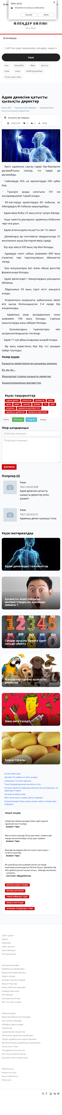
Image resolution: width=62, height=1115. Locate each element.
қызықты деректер (15, 412)
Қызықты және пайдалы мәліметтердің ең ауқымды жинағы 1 (25, 602)
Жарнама (6, 942)
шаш (50, 400)
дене (8, 404)
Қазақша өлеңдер (10, 965)
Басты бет (7, 107)
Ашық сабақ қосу (10, 1076)
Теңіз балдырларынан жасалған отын (23, 784)
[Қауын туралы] (31, 748)
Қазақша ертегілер (11, 998)
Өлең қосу (6, 1079)
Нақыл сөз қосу (9, 1072)
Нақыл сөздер (8, 976)
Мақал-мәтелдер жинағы (14, 972)
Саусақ (26, 404)
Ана (6, 65)
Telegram (31, 419)
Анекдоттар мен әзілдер (13, 980)
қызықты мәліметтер (29, 408)
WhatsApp (18, 419)
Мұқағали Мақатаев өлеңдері (16, 1017)
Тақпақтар (7, 1028)
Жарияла (9, 466)
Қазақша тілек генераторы (15, 1057)
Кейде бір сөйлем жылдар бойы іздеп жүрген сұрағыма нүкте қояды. (26, 822)
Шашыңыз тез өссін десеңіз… (19, 780)
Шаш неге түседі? (17, 721)
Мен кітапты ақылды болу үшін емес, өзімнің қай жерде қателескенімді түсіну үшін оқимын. (28, 837)
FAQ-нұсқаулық (9, 954)
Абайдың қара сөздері (12, 1024)
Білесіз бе (26, 400)
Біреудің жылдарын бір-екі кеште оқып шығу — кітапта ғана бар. (27, 851)
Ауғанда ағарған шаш (15, 794)
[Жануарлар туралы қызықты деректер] (31, 670)
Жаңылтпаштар (9, 983)
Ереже (5, 939)
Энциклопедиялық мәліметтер (21, 382)
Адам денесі (12, 400)
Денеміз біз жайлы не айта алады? (21, 777)
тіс (45, 404)
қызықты (39, 400)
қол (53, 404)
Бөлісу (6, 419)
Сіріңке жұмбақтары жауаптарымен (19, 1039)
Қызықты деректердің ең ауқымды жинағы (29, 363)
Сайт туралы (8, 935)
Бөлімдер (11, 38)
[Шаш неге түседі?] (31, 709)
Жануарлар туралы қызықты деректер (26, 376)
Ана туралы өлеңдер (12, 1020)
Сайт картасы (8, 946)
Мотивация (7, 994)
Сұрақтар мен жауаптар (13, 1031)
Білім (7, 71)
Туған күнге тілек (13, 77)
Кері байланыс (9, 950)
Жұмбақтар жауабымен (13, 968)
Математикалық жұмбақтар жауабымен (21, 1042)
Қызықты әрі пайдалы (25, 107)
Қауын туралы (15, 760)
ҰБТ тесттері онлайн (11, 1002)
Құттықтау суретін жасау (14, 1053)
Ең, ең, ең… (8, 370)
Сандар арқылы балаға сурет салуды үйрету (26, 642)
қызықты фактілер (37, 412)
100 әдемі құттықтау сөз (13, 1050)
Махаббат (19, 65)
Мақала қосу (8, 1068)
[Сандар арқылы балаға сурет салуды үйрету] (31, 631)
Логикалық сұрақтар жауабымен (17, 1035)
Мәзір (8, 4)
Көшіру (43, 419)
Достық (44, 65)
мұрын (37, 404)
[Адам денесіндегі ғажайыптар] (31, 554)
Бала (17, 71)
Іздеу (31, 57)
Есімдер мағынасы (10, 991)
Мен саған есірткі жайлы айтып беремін (24, 797)
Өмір (32, 65)
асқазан (10, 408)
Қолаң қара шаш (13, 773)
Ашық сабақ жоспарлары (14, 987)
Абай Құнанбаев (34, 71)
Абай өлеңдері (9, 1013)
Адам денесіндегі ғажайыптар (26, 566)
